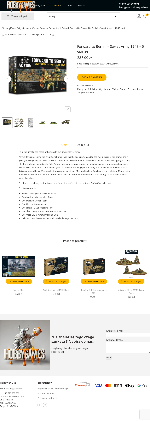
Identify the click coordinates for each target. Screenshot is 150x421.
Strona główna (9, 28)
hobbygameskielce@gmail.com (134, 7)
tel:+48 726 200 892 (129, 3)
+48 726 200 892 (11, 393)
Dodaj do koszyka (92, 77)
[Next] (67, 79)
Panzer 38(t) (18, 290)
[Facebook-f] (40, 405)
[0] (144, 16)
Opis (64, 145)
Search (116, 16)
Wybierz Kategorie (19, 16)
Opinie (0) (83, 145)
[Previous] (7, 79)
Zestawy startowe (136, 89)
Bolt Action (54, 28)
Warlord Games (39, 28)
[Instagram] (45, 405)
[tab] (64, 145)
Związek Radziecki (70, 28)
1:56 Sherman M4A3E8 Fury (56, 290)
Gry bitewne (24, 28)
